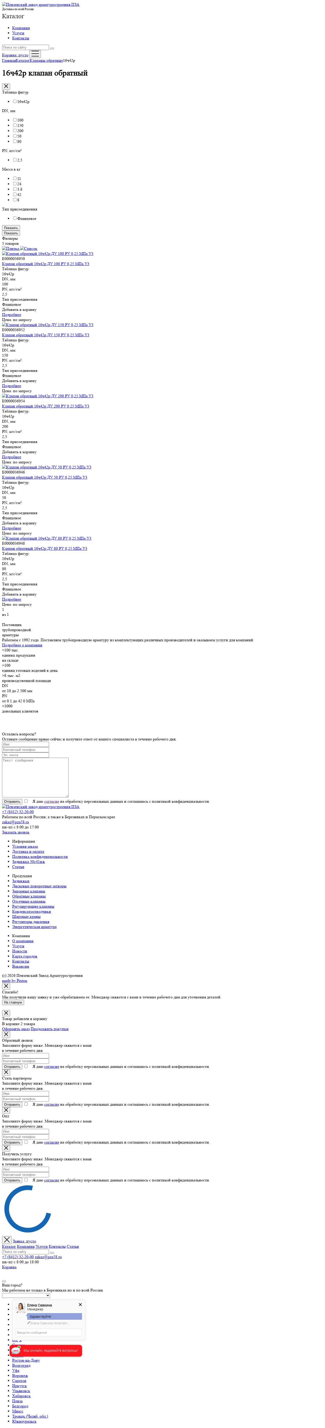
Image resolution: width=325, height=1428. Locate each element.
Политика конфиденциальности (40, 856)
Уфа (15, 1370)
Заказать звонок (15, 832)
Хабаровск (21, 1395)
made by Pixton (14, 980)
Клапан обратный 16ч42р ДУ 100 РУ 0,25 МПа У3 (45, 263)
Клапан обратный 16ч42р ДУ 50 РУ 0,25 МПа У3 (44, 477)
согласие (51, 801)
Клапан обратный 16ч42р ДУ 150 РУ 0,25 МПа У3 (45, 334)
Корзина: (15, 55)
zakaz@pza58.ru (15, 821)
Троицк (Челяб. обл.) (30, 1416)
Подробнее (11, 314)
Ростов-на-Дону (26, 1360)
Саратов (19, 1380)
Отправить (12, 801)
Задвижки (20, 880)
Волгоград (21, 1365)
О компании (23, 940)
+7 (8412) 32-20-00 (18, 811)
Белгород (20, 1406)
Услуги (18, 33)
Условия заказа (25, 846)
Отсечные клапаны (28, 901)
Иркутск (19, 1385)
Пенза (17, 1401)
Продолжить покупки (50, 1028)
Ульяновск (21, 1390)
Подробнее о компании (22, 645)
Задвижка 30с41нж (28, 861)
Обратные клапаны (29, 896)
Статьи (18, 866)
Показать (11, 228)
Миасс (17, 1411)
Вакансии (20, 966)
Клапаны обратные (46, 60)
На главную (13, 1002)
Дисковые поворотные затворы (39, 886)
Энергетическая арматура (34, 926)
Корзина (9, 1267)
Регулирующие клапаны (33, 906)
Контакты (20, 38)
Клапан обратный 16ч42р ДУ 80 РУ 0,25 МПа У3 (44, 548)
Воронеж (20, 1375)
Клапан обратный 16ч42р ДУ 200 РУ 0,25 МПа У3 (45, 406)
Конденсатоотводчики (31, 911)
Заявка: (24, 1241)
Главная (9, 60)
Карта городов (24, 956)
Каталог (13, 16)
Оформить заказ (16, 1028)
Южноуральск (24, 1421)
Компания (21, 27)
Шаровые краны (26, 916)
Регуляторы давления (30, 921)
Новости (19, 951)
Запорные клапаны (28, 891)
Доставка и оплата (28, 851)
